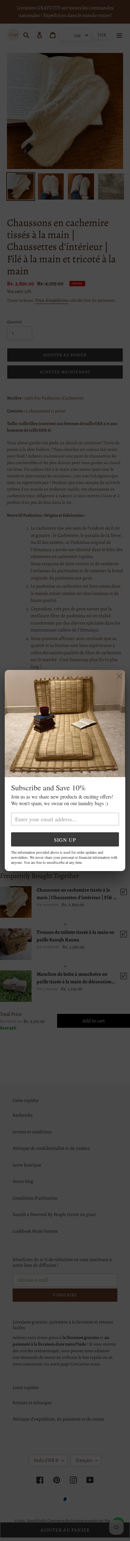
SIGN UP (65, 839)
